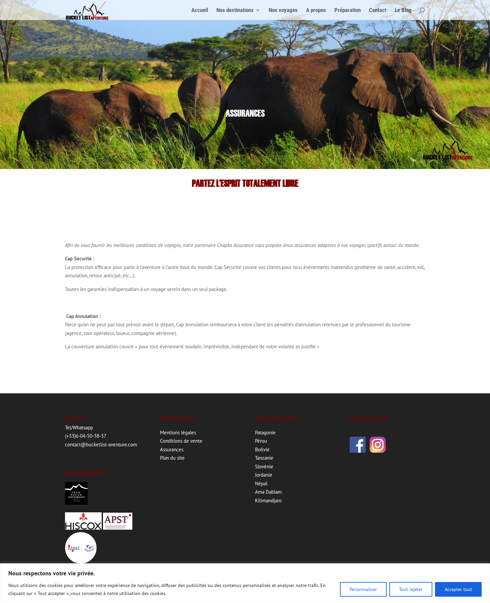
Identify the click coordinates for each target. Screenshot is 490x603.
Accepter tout (458, 589)
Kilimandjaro (268, 500)
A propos (316, 10)
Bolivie (262, 449)
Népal (261, 483)
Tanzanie (264, 458)
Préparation (347, 10)
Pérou (261, 441)
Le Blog (403, 10)
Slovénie (264, 466)
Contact (377, 10)
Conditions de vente (181, 441)
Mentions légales (178, 432)
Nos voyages (283, 10)
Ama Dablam (268, 492)
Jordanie (263, 475)
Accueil (199, 10)
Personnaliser (363, 589)
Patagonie (265, 432)
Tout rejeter (411, 589)
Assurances (171, 449)
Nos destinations (235, 10)
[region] (245, 583)
